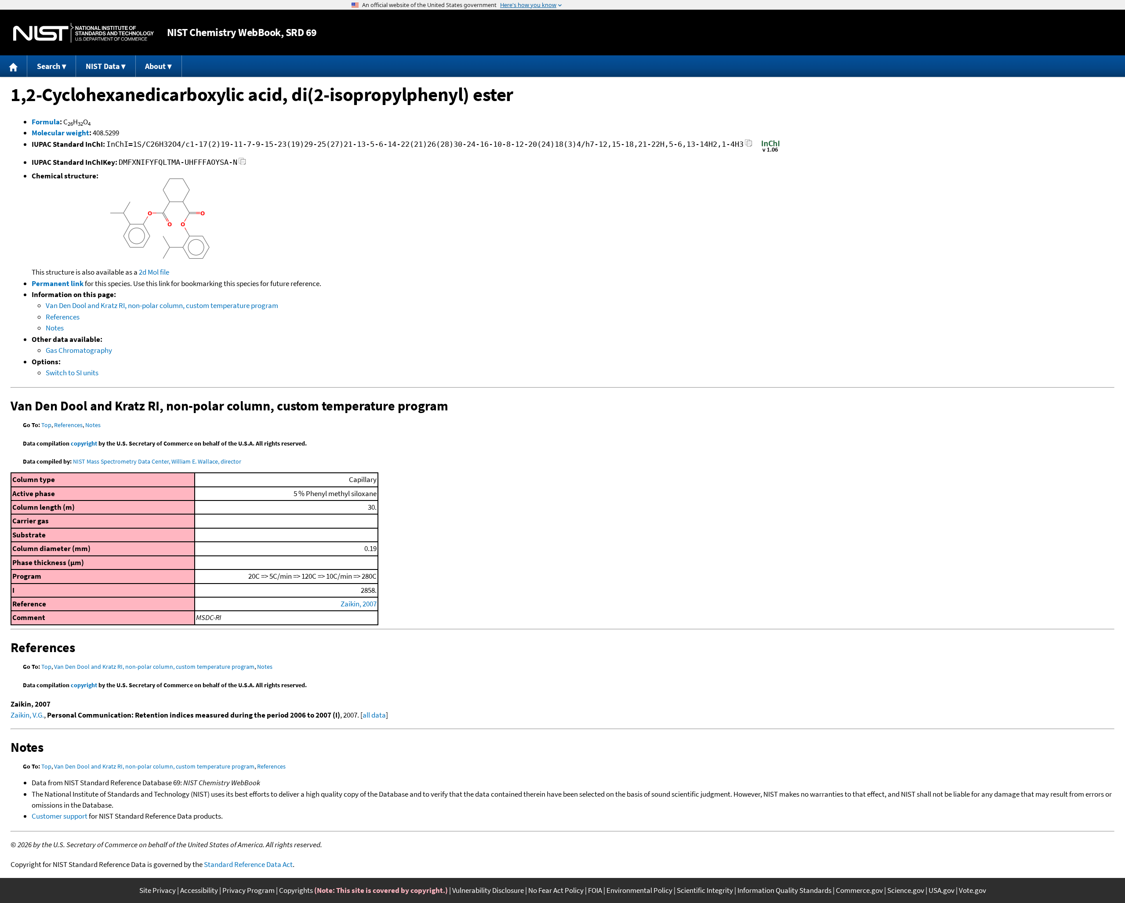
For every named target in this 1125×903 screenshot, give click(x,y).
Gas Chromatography (79, 350)
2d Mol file (154, 272)
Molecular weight (60, 133)
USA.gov (941, 890)
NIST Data (103, 66)
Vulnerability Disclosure (488, 890)
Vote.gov (972, 890)
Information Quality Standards (784, 890)
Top (46, 425)
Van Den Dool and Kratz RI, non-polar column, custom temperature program (162, 305)
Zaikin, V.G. (27, 715)
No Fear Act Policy (556, 890)
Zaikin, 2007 (359, 604)
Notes (55, 328)
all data (374, 715)
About (155, 66)
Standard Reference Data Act (248, 864)
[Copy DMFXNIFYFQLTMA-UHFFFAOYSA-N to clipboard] (242, 163)
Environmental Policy (639, 890)
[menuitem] (13, 66)
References (63, 317)
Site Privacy (157, 890)
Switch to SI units (72, 372)
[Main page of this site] (13, 66)
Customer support (59, 816)
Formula (46, 122)
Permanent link (57, 283)
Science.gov (905, 890)
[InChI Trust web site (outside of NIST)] (770, 151)
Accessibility (199, 890)
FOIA (595, 890)
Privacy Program (248, 890)
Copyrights (296, 890)
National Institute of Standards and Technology (83, 33)
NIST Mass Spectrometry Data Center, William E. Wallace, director (157, 461)
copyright (84, 443)
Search (48, 66)
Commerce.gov (859, 890)
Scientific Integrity (705, 890)
